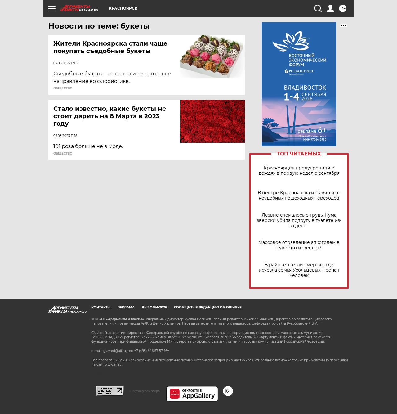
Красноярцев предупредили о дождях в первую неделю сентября (299, 170)
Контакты (100, 307)
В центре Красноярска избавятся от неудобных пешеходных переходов (299, 195)
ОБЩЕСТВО (62, 88)
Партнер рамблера (145, 391)
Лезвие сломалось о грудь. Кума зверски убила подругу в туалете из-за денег (299, 220)
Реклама (126, 307)
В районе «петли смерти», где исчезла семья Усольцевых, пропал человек (299, 270)
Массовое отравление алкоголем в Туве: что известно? (299, 245)
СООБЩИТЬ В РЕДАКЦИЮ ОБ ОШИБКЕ (208, 307)
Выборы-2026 (154, 307)
